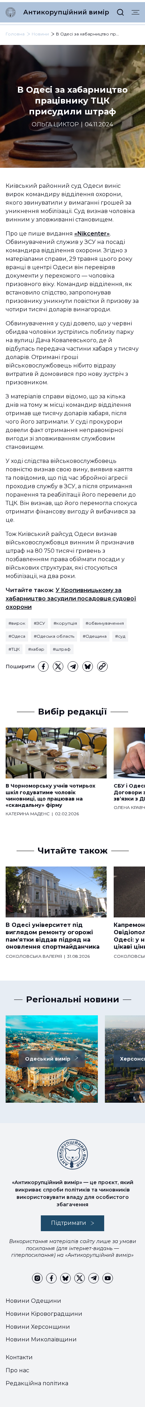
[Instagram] (37, 1278)
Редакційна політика (37, 1383)
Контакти (19, 1357)
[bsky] (87, 666)
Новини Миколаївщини (41, 1339)
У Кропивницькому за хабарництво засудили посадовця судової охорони (71, 598)
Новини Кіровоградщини (44, 1313)
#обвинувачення (105, 623)
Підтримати (68, 1223)
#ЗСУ (39, 623)
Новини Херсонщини (38, 1326)
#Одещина (95, 636)
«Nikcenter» (92, 233)
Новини (40, 33)
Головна (15, 33)
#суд (120, 636)
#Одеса (16, 636)
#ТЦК (14, 649)
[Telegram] (73, 666)
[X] (58, 666)
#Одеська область (54, 636)
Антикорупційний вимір (66, 12)
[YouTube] (107, 1278)
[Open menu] (135, 12)
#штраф (62, 649)
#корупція (65, 623)
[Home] (10, 12)
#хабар (36, 649)
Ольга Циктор (55, 124)
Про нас (17, 1370)
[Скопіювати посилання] (102, 666)
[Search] (120, 12)
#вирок (16, 623)
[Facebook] (43, 666)
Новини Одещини (33, 1301)
